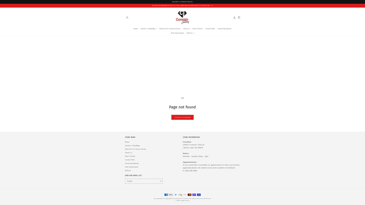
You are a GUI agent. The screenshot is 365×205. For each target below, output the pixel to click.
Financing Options (132, 163)
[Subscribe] (160, 181)
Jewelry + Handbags (132, 145)
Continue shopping (183, 117)
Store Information (131, 167)
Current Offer (130, 160)
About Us (128, 152)
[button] (127, 17)
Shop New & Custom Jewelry (135, 149)
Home (127, 142)
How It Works (130, 156)
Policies (128, 170)
